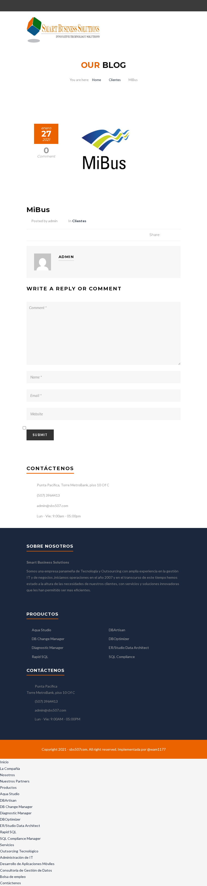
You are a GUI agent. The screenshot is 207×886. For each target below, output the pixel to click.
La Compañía (10, 768)
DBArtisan (117, 630)
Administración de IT (16, 857)
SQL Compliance (122, 656)
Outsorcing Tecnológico (19, 851)
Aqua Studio (41, 630)
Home (96, 80)
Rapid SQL (40, 656)
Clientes (115, 80)
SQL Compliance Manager (20, 838)
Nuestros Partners (15, 781)
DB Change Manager (48, 639)
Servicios (7, 845)
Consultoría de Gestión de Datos (26, 870)
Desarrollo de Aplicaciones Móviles (27, 864)
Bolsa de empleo (13, 876)
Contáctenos (10, 883)
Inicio (4, 762)
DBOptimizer (119, 639)
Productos (8, 787)
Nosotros (7, 775)
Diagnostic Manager (47, 647)
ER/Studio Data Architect (129, 647)
